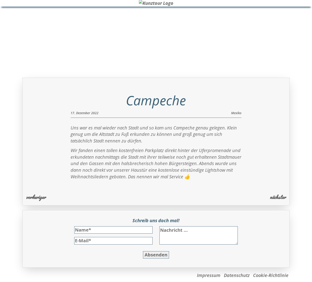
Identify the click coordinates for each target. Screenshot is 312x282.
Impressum (208, 275)
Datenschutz (237, 275)
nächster (278, 197)
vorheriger (36, 197)
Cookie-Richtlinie (270, 275)
